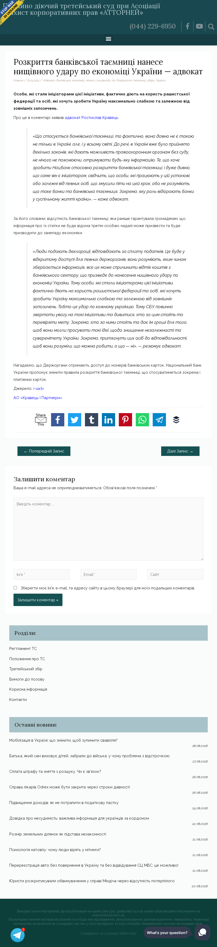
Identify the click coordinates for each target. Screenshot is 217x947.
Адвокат (49, 80)
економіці (78, 80)
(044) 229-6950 (153, 26)
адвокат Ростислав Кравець (91, 117)
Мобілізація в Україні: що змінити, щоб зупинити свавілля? (63, 740)
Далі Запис (180, 451)
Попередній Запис (44, 451)
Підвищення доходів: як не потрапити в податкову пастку (64, 802)
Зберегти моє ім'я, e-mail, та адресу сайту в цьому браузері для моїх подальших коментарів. (108, 588)
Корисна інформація (28, 689)
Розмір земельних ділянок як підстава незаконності (57, 834)
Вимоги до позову (26, 679)
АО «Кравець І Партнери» (37, 397)
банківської (63, 80)
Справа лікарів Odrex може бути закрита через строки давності (69, 787)
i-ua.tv (38, 388)
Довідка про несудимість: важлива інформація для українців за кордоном (79, 818)
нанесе (90, 80)
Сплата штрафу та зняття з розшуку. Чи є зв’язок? (55, 771)
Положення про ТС (27, 659)
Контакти (18, 699)
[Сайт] (175, 575)
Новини (18, 80)
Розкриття (124, 80)
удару (151, 80)
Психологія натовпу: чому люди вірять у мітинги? (55, 849)
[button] (108, 38)
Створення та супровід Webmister (108, 933)
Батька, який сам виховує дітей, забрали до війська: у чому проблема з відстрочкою (89, 756)
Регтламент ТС (23, 648)
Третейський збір (25, 669)
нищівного (104, 80)
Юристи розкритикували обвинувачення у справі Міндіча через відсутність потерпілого (92, 881)
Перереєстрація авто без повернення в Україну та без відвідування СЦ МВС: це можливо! (93, 865)
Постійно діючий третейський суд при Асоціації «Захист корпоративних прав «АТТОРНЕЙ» (81, 9)
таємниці (139, 80)
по (113, 80)
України (161, 80)
